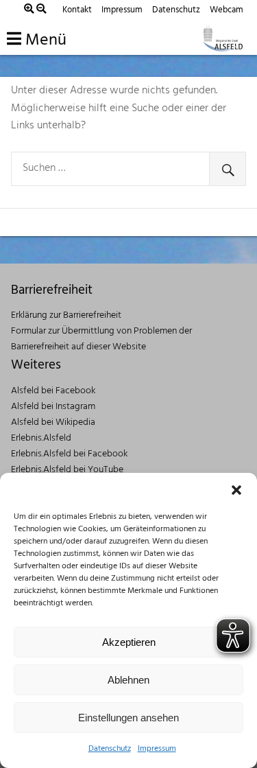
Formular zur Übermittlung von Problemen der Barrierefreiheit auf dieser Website (101, 339)
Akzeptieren (129, 642)
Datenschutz (109, 749)
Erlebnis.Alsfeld (41, 438)
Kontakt (77, 10)
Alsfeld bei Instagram (53, 407)
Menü (43, 40)
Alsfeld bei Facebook (53, 391)
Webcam (226, 10)
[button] (236, 490)
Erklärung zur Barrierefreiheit (66, 315)
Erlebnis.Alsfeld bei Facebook (69, 454)
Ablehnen (128, 680)
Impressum (157, 749)
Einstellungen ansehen (128, 717)
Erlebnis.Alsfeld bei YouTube (67, 470)
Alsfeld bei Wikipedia (53, 422)
